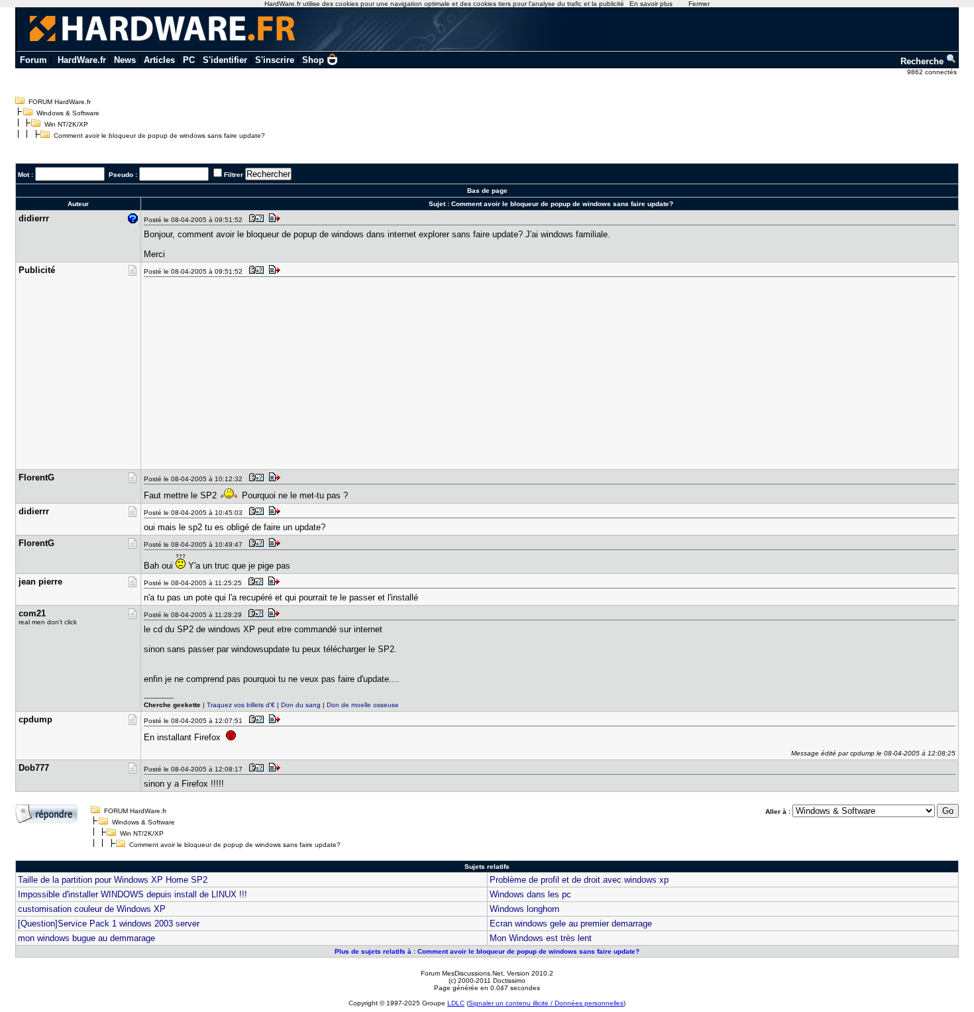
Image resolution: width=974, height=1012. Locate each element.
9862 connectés (933, 72)
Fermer (699, 3)
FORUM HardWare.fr (59, 101)
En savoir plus (651, 3)
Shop (313, 60)
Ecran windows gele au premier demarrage (571, 923)
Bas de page (487, 190)
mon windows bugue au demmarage (86, 938)
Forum (33, 60)
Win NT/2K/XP (66, 124)
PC (189, 60)
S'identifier (225, 60)
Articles (159, 60)
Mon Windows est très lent (541, 938)
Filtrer (233, 174)
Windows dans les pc (530, 894)
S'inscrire (274, 60)
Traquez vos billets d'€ (241, 704)
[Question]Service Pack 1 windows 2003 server (108, 923)
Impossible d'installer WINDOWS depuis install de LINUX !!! (132, 894)
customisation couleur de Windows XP (92, 909)
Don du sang (301, 704)
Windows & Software (67, 113)
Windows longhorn (524, 909)
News (125, 60)
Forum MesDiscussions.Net (462, 973)
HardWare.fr (82, 60)
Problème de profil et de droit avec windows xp (579, 880)
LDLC (455, 1003)
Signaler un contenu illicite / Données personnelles (545, 1003)
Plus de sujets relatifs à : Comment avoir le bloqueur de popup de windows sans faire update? (487, 951)
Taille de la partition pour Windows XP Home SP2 (112, 880)
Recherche (923, 61)
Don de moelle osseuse (363, 704)
